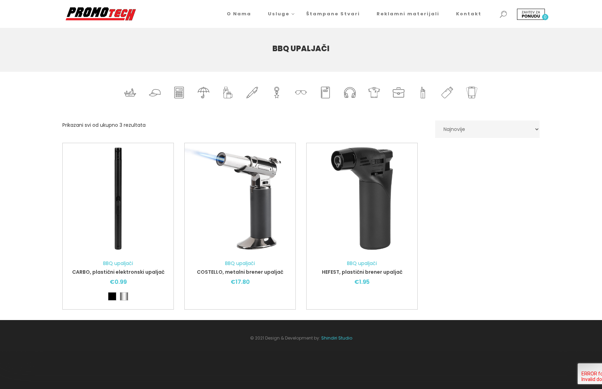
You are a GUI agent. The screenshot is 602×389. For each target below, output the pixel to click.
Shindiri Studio (336, 338)
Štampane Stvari (333, 13)
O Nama (239, 13)
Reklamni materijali (408, 13)
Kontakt (468, 13)
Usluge (279, 13)
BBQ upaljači (118, 263)
